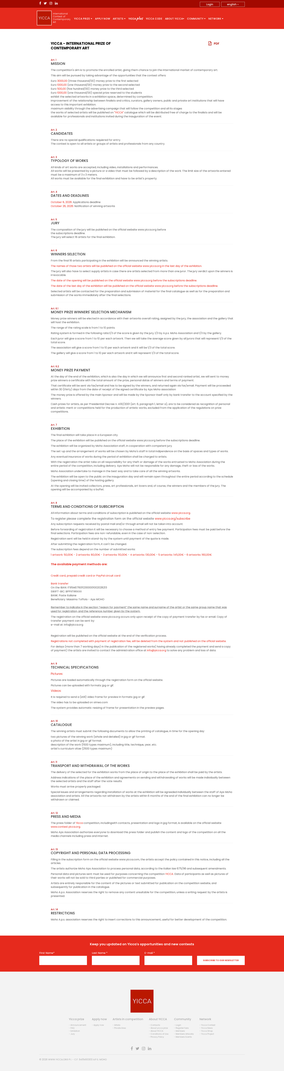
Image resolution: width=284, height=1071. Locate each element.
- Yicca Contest (207, 1025)
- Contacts (154, 1025)
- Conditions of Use (158, 1033)
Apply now (102, 18)
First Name (47, 953)
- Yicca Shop (206, 1031)
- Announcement (77, 1025)
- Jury (72, 1033)
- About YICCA (156, 1031)
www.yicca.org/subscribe (172, 519)
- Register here (181, 1028)
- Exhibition (74, 1031)
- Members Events (183, 1036)
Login (209, 4)
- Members (179, 1031)
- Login (177, 1025)
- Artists (116, 1025)
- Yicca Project (207, 1033)
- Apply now (98, 1025)
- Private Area (119, 1028)
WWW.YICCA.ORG (58, 1059)
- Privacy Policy (156, 1036)
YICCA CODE (154, 18)
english (232, 4)
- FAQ (71, 1028)
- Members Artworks (184, 1033)
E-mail (149, 953)
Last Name (99, 953)
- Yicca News (206, 1028)
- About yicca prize (158, 1028)
